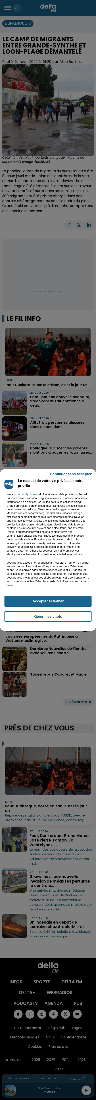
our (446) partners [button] (28, 494)
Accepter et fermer (48, 601)
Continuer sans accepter (71, 473)
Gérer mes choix (48, 616)
